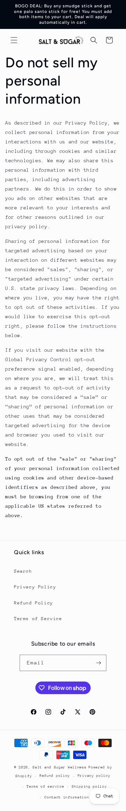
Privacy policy (94, 776)
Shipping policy (89, 786)
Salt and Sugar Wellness (59, 767)
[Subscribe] (98, 663)
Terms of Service (38, 618)
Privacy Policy (35, 586)
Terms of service (45, 786)
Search (23, 571)
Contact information (66, 797)
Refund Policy (33, 602)
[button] (14, 40)
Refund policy (55, 776)
